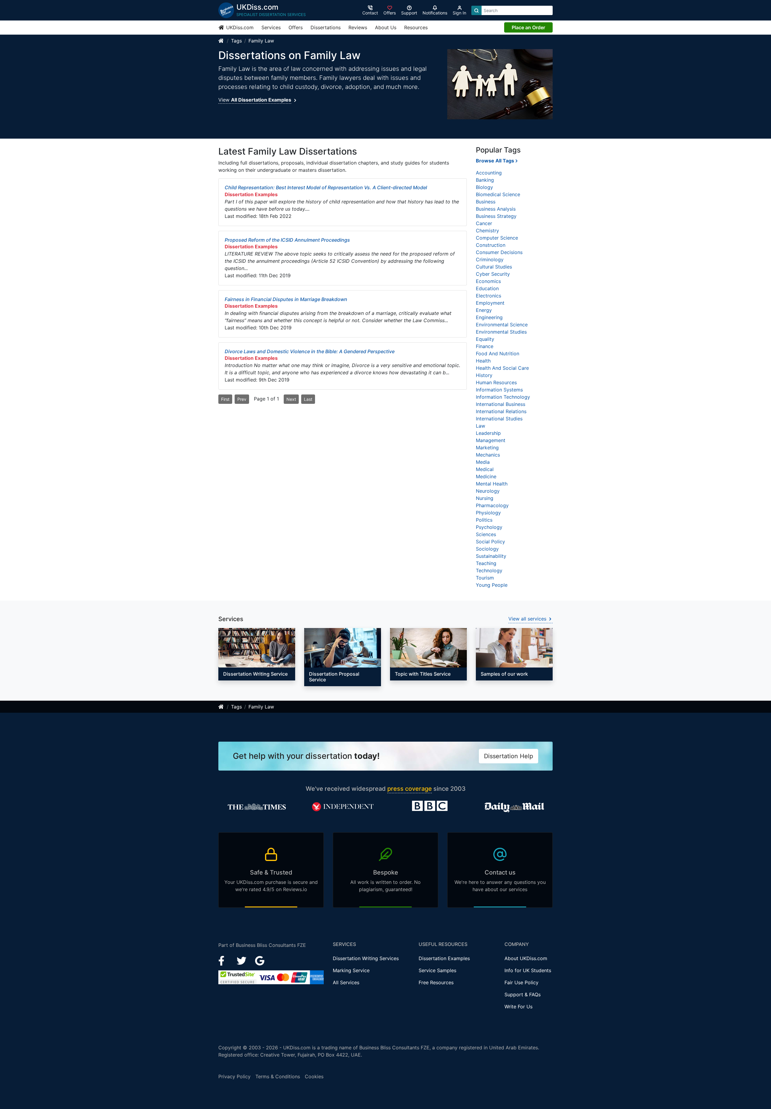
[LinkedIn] (242, 960)
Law (480, 426)
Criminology (490, 259)
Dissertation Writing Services (366, 958)
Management (490, 440)
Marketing (487, 448)
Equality (485, 339)
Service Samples (437, 970)
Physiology (488, 513)
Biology (484, 187)
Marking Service (351, 970)
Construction (490, 245)
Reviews (357, 27)
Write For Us (518, 1007)
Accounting (489, 173)
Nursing (484, 498)
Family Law (261, 41)
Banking (485, 180)
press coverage (409, 788)
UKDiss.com (239, 27)
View (254, 100)
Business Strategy (496, 216)
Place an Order (528, 27)
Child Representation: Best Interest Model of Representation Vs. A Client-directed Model (326, 187)
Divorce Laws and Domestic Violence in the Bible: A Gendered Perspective (310, 351)
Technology (489, 570)
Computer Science (497, 238)
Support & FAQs (522, 994)
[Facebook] (223, 960)
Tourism (485, 578)
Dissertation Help (508, 756)
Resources (416, 27)
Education (487, 288)
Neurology (488, 491)
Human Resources (496, 382)
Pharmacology (492, 505)
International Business (500, 404)
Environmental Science (502, 325)
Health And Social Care (502, 368)
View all (527, 619)
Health (483, 361)
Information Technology (503, 397)
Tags (236, 41)
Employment (490, 303)
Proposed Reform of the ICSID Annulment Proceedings (287, 240)
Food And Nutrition (497, 353)
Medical (485, 469)
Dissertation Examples (444, 958)
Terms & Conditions (277, 1076)
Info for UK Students (527, 970)
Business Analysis (496, 209)
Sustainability (491, 556)
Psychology (489, 527)
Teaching (486, 563)
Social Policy (490, 542)
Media (483, 462)
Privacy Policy (234, 1076)
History (484, 375)
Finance (484, 346)
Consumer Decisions (499, 252)
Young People (491, 585)
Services (271, 27)
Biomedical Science (498, 194)
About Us (385, 27)
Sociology (487, 549)
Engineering (489, 317)
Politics (484, 520)
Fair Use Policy (521, 982)
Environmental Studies (501, 332)
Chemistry (487, 231)
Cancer (484, 223)
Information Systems (499, 390)
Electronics (488, 296)
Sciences (486, 534)
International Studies (499, 419)
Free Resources (436, 982)
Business (485, 202)
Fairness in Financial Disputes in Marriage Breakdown (286, 299)
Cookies (314, 1076)
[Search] (476, 10)
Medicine (486, 476)
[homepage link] (221, 41)
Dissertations (326, 27)
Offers (296, 27)
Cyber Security (493, 274)
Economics (488, 281)
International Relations (501, 411)
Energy (484, 310)
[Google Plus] (260, 960)
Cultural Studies (494, 267)
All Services (346, 982)
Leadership (488, 433)
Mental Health (491, 484)
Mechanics (488, 455)
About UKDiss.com (525, 958)
